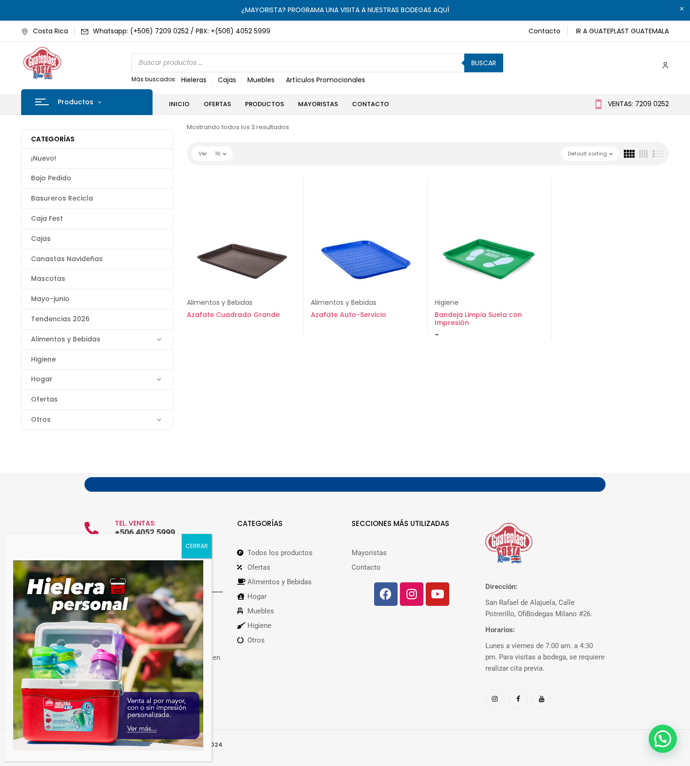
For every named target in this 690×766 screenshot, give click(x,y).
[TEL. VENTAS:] (91, 529)
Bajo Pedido (51, 178)
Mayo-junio (50, 298)
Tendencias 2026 (60, 319)
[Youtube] (437, 594)
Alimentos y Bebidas (65, 339)
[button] (663, 739)
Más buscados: (153, 79)
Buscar (483, 63)
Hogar (42, 379)
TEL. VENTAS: (135, 523)
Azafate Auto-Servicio (348, 314)
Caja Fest (47, 218)
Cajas (227, 80)
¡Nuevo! (43, 158)
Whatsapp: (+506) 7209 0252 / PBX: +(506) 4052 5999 (181, 31)
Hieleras (194, 80)
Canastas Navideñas (67, 258)
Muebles (261, 80)
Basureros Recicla (62, 198)
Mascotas (48, 278)
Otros (41, 419)
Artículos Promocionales (325, 80)
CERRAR (196, 546)
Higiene (43, 359)
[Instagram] (411, 594)
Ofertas (44, 399)
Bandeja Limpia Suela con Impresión (478, 318)
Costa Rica (50, 31)
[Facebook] (386, 594)
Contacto (544, 31)
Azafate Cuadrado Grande (233, 314)
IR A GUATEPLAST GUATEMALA (622, 31)
